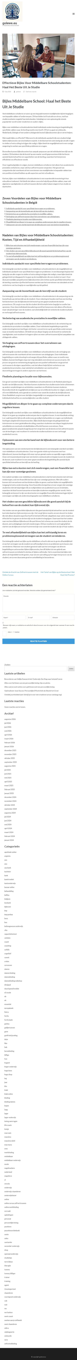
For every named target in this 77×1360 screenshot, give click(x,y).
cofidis (6, 950)
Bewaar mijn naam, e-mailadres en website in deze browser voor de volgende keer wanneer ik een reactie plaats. (38, 626)
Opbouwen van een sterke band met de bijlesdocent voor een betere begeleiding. (37, 225)
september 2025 (10, 762)
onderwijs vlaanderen (12, 1191)
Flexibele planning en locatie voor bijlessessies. (24, 219)
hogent (7, 1063)
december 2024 (10, 797)
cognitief (7, 953)
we (5, 1308)
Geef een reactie (31, 91)
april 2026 (8, 735)
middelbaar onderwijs (12, 1160)
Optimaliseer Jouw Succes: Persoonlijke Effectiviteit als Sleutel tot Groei (31, 691)
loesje (6, 1129)
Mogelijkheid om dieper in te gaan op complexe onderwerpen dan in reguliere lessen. (38, 222)
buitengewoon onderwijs (13, 926)
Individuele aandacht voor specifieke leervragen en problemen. (30, 208)
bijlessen (7, 907)
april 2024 (8, 828)
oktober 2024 (9, 805)
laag (6, 1110)
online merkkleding (11, 1207)
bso (5, 922)
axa (5, 864)
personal (7, 1219)
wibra (6, 1328)
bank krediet (9, 879)
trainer (7, 1277)
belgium (7, 899)
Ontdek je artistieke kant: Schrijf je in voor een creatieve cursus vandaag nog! (33, 695)
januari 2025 (9, 793)
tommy (7, 1269)
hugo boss (8, 1071)
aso (5, 860)
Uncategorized (10, 1289)
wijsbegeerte (9, 1332)
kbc (5, 1086)
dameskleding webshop (13, 981)
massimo (7, 1137)
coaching (7, 946)
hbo (5, 1043)
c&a (5, 930)
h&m (6, 1039)
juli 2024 (7, 817)
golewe (18, 91)
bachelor (7, 872)
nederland (8, 1172)
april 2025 (8, 782)
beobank (7, 903)
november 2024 (10, 801)
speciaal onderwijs (11, 1254)
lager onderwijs (10, 1117)
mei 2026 (7, 731)
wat (5, 1305)
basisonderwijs (10, 883)
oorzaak (7, 1211)
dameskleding (9, 977)
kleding (7, 1098)
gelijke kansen (9, 1028)
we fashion (8, 1312)
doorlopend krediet (11, 989)
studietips (8, 1258)
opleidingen (8, 1215)
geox (6, 1032)
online (6, 1199)
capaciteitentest (10, 934)
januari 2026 (9, 746)
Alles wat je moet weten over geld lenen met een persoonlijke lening (29, 687)
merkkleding (9, 1152)
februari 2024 (9, 836)
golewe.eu (9, 23)
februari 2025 (9, 789)
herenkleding (9, 1051)
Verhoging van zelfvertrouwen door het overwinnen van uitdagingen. (33, 216)
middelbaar (8, 1156)
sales (6, 1238)
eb (5, 996)
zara (6, 1340)
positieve (7, 1227)
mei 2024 (7, 824)
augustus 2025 (10, 766)
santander (8, 1242)
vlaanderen (8, 1293)
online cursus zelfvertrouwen (15, 1203)
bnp (5, 911)
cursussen (8, 965)
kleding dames (9, 1102)
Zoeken (7, 665)
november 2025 (10, 754)
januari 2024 (9, 840)
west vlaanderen (10, 1324)
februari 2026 (9, 743)
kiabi (6, 1090)
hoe (5, 1059)
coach (6, 942)
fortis (6, 1016)
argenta (7, 856)
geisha (6, 1024)
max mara (8, 1145)
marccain (7, 1133)
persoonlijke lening (11, 1223)
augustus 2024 (10, 813)
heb (5, 1047)
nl (5, 1180)
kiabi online (8, 1094)
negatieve (8, 1176)
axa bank (7, 868)
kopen (6, 1106)
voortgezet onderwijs (12, 1297)
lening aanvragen (10, 1121)
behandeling (9, 891)
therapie (7, 1266)
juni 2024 (7, 821)
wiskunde (8, 1336)
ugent (6, 1285)
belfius (6, 895)
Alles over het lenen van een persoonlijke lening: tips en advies (27, 683)
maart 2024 (8, 832)
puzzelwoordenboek (12, 1230)
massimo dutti (9, 1141)
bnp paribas (8, 914)
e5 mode (7, 992)
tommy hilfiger (9, 1273)
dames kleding (9, 973)
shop (6, 1250)
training (7, 1281)
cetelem (7, 938)
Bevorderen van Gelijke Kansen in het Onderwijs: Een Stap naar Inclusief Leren (33, 679)
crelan (6, 961)
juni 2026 (7, 727)
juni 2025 (7, 774)
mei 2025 (7, 778)
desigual (7, 985)
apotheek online (10, 852)
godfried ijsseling (10, 1035)
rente (6, 1234)
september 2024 (10, 809)
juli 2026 (7, 723)
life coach (8, 1125)
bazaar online (9, 887)
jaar (5, 1082)
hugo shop (8, 1074)
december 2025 (10, 750)
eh (5, 1000)
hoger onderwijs (10, 1067)
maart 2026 (8, 739)
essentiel (7, 1004)
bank (6, 875)
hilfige (6, 1055)
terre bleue (8, 1262)
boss (6, 918)
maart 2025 (8, 785)
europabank (8, 1008)
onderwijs (8, 1188)
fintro (6, 1012)
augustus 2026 (10, 719)
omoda (7, 1184)
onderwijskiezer (10, 1195)
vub (5, 1301)
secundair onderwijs (11, 1246)
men (6, 1149)
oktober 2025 (9, 758)
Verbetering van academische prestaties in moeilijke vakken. (29, 214)
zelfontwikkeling (10, 1344)
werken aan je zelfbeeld (13, 1320)
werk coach (8, 1316)
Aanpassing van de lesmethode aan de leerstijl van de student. (30, 211)
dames (6, 969)
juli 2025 (7, 770)
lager (6, 1113)
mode (6, 1164)
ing (5, 1078)
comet (6, 957)
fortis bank (8, 1020)
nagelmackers (9, 1168)
